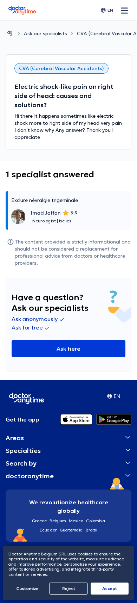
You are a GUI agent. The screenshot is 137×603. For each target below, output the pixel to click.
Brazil (91, 530)
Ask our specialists (45, 33)
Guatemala (71, 530)
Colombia (95, 520)
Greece (39, 520)
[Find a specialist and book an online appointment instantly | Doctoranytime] (10, 33)
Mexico (76, 520)
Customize (27, 588)
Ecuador (48, 530)
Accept (109, 588)
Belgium (58, 520)
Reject (68, 588)
